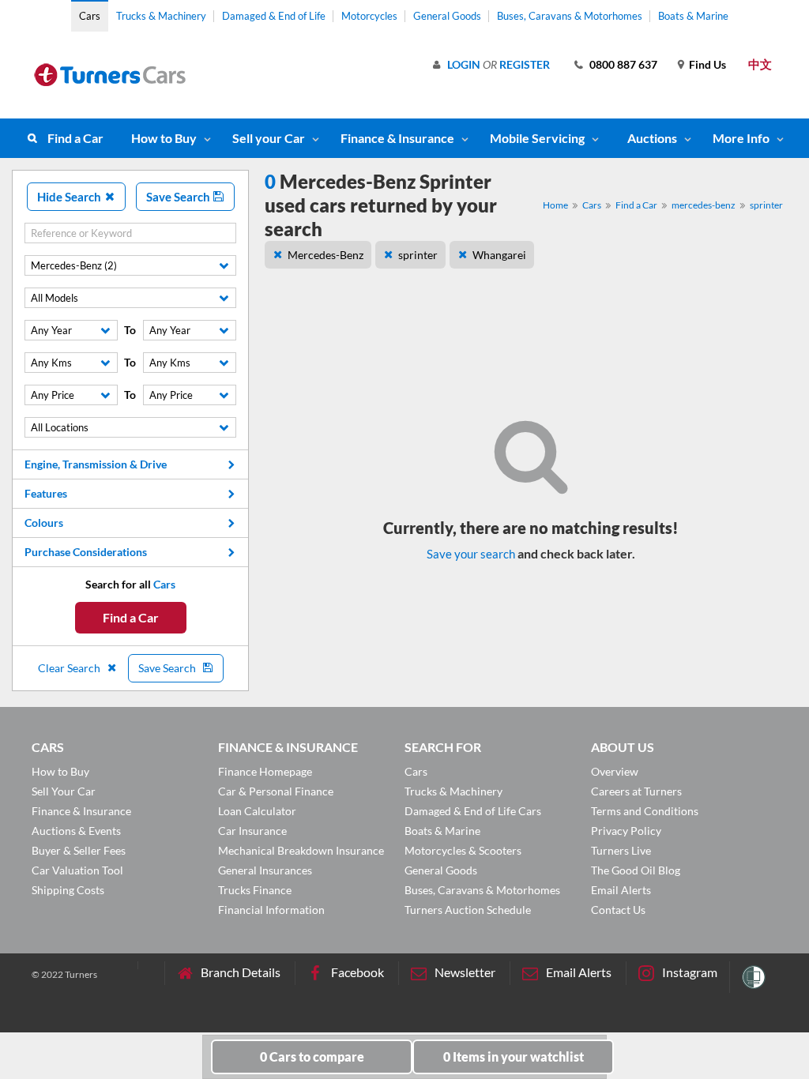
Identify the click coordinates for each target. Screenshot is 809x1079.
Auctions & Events (76, 830)
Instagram (689, 971)
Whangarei (499, 254)
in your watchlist (513, 1056)
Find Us (707, 64)
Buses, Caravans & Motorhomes (569, 15)
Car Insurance (252, 830)
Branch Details (240, 971)
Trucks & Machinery (161, 15)
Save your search (471, 554)
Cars (89, 15)
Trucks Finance (255, 890)
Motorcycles (369, 15)
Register (524, 64)
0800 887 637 (623, 64)
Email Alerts (621, 890)
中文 (760, 64)
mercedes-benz (704, 205)
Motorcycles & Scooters (462, 850)
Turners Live (621, 850)
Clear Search (70, 668)
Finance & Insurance (397, 137)
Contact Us (618, 909)
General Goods (447, 15)
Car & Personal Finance (275, 791)
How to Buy (164, 137)
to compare (312, 1056)
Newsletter (465, 971)
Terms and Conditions (644, 811)
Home (555, 205)
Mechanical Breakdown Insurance (301, 850)
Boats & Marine (693, 15)
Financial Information (271, 909)
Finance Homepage (265, 771)
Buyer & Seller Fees (79, 850)
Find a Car (75, 137)
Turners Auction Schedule (467, 909)
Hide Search (70, 197)
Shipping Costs (68, 890)
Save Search (179, 197)
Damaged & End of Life (273, 15)
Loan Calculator (257, 811)
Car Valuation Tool (77, 870)
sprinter (766, 205)
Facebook (357, 971)
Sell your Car (268, 137)
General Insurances (265, 870)
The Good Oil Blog (635, 870)
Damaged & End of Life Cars (472, 811)
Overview (614, 771)
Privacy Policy (626, 830)
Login (463, 64)
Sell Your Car (64, 791)
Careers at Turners (636, 791)
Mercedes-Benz (325, 254)
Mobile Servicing (537, 137)
